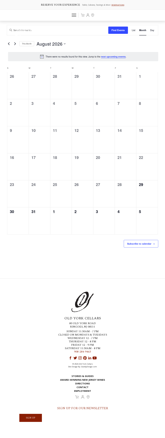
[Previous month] (9, 44)
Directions (82, 383)
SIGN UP (30, 417)
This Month (27, 43)
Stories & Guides (83, 376)
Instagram (80, 358)
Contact (82, 387)
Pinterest (85, 358)
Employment (82, 390)
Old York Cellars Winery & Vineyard (36, 33)
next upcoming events (113, 56)
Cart (82, 15)
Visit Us (92, 15)
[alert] (83, 56)
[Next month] (15, 44)
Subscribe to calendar (139, 243)
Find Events (118, 30)
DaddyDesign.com (89, 366)
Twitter (75, 358)
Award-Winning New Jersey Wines (82, 379)
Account (87, 15)
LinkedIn (90, 358)
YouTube (94, 358)
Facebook (70, 358)
